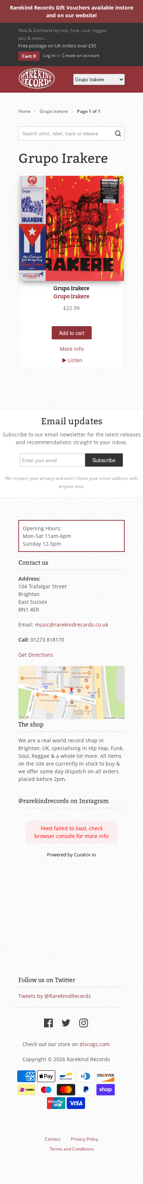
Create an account (80, 55)
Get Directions (35, 654)
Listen (75, 360)
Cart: (29, 56)
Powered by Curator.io (71, 855)
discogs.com (95, 1044)
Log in (49, 55)
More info (72, 348)
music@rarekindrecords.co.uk (71, 624)
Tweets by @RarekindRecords (54, 995)
